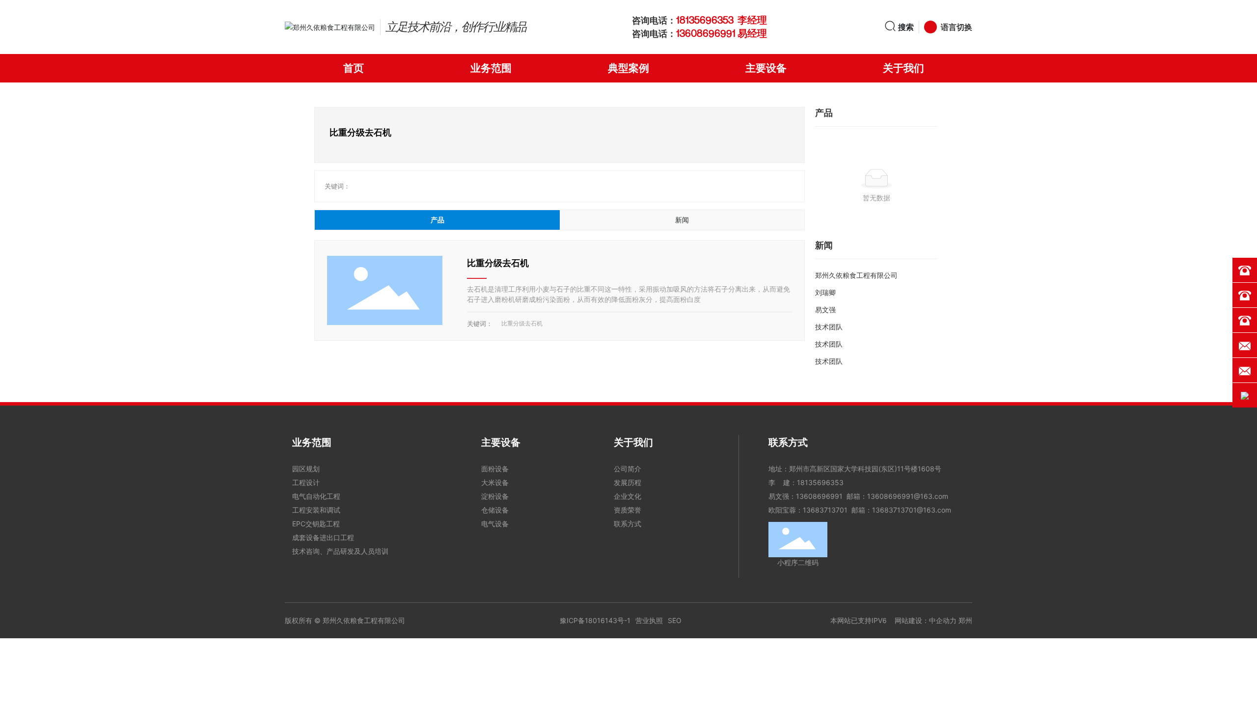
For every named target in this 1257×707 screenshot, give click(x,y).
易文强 (825, 309)
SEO (675, 620)
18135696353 (820, 482)
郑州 (965, 620)
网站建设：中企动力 (925, 620)
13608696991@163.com (907, 496)
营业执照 (649, 620)
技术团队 (829, 327)
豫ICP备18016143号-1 (595, 620)
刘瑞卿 (825, 292)
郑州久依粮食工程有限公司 (856, 275)
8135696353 (707, 20)
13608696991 (706, 33)
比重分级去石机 (498, 263)
